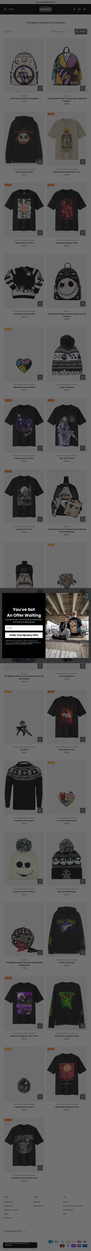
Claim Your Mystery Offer (23, 635)
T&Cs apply (10, 642)
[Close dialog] (86, 596)
